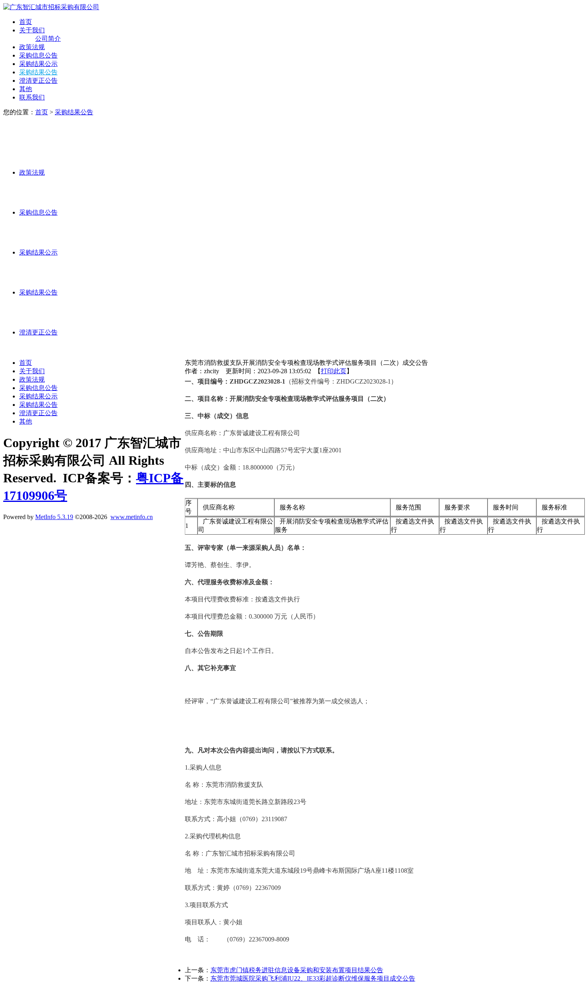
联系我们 (32, 97)
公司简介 (48, 38)
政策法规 (32, 47)
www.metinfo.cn (131, 516)
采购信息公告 (38, 55)
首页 (25, 21)
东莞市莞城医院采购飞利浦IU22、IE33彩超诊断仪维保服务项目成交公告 (312, 978)
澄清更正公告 (38, 80)
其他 (25, 89)
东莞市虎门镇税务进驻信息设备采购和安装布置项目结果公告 (296, 970)
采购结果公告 (38, 72)
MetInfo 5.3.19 (54, 516)
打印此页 (333, 371)
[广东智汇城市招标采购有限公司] (51, 7)
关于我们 (32, 30)
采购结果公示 (38, 63)
